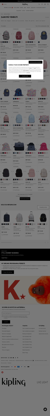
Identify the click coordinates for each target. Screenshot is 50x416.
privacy (30, 68)
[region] (25, 69)
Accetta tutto (25, 76)
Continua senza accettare (35, 62)
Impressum (28, 72)
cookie (35, 68)
